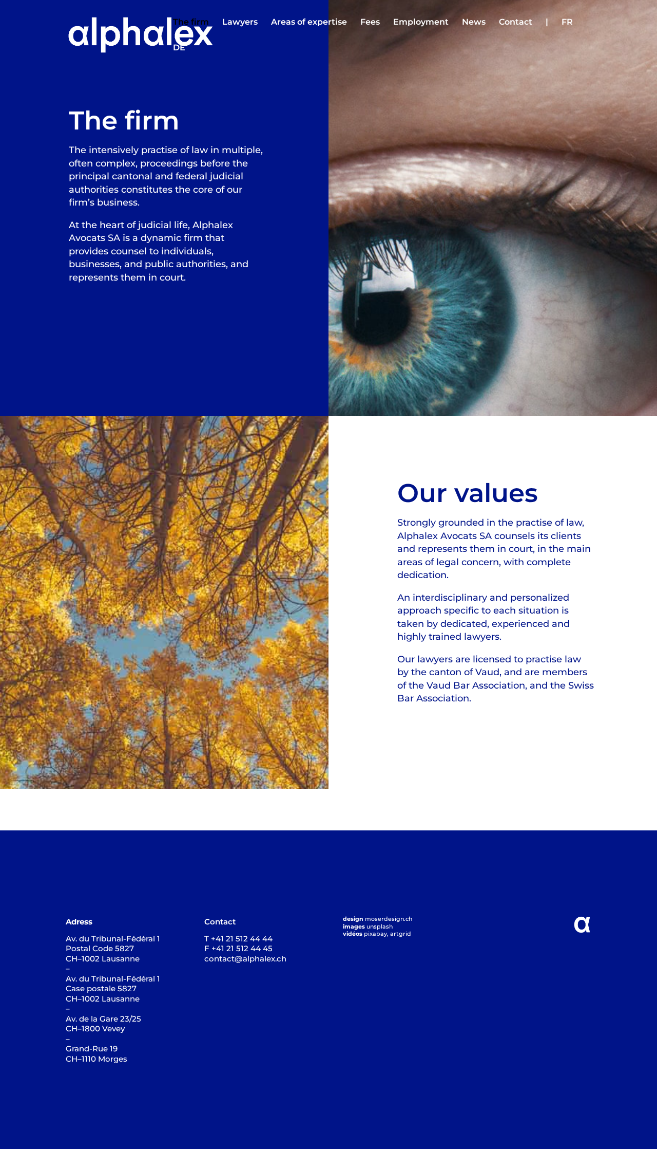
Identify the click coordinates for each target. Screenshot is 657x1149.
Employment (421, 22)
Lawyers (240, 22)
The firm (191, 22)
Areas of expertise (309, 22)
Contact (515, 22)
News (474, 22)
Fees (370, 22)
